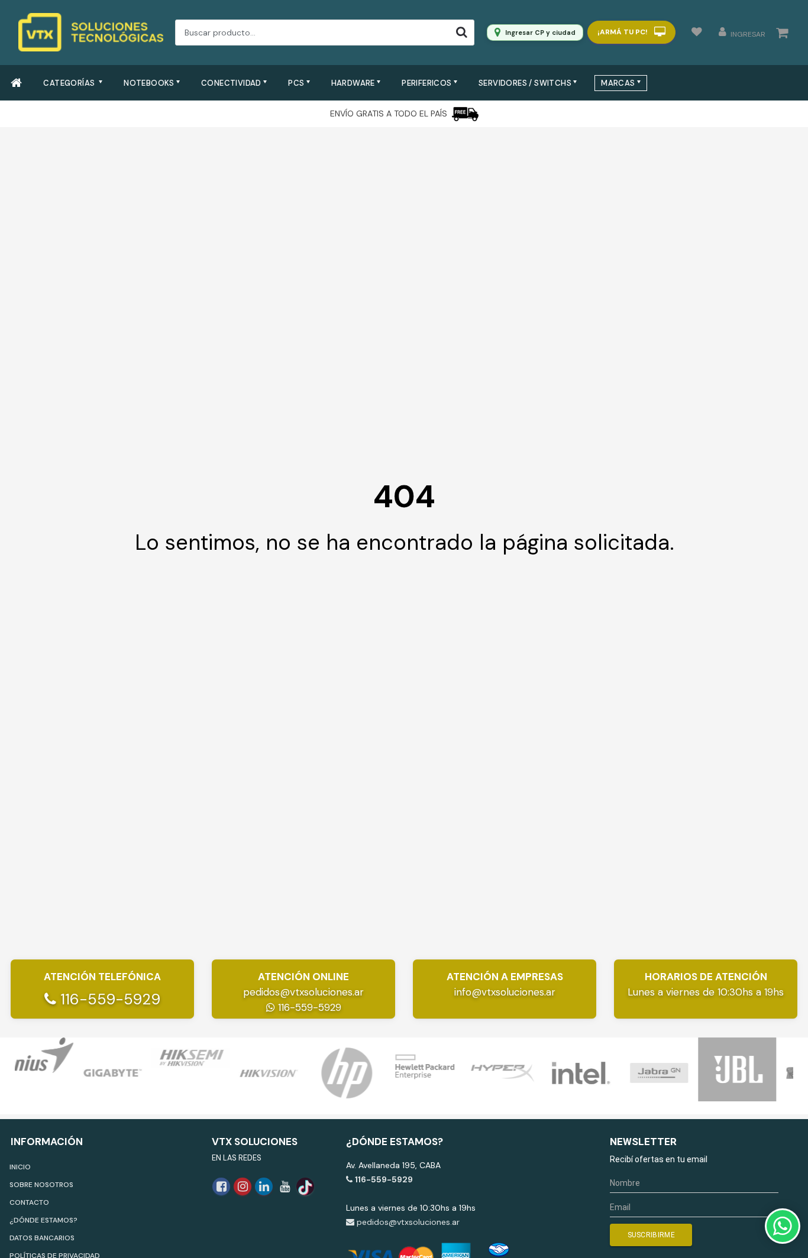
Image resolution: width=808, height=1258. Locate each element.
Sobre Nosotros (41, 1184)
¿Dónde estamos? (43, 1220)
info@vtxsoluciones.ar (504, 991)
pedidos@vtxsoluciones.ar (303, 991)
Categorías (69, 83)
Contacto (29, 1202)
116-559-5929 (108, 999)
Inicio (20, 1167)
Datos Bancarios (42, 1238)
